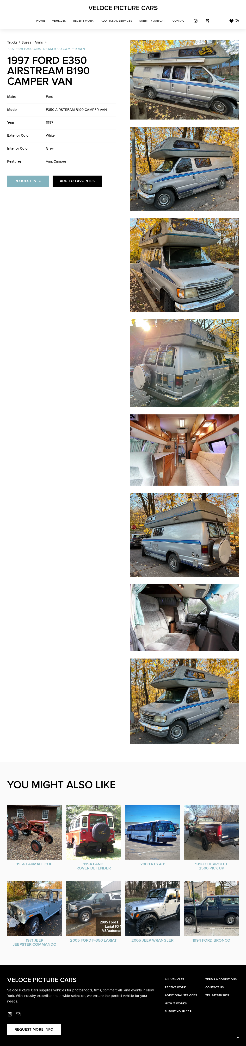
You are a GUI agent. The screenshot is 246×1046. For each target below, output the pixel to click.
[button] (59, 21)
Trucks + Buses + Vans (25, 42)
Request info (28, 181)
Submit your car (178, 1011)
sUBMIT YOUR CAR (152, 21)
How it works (176, 1003)
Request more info (34, 1029)
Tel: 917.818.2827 (217, 995)
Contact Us (214, 987)
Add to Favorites (77, 181)
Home (40, 21)
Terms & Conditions (221, 979)
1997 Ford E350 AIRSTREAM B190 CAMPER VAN (46, 49)
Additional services (181, 995)
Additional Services (116, 21)
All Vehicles (174, 979)
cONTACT (179, 21)
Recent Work (83, 21)
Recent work (175, 987)
